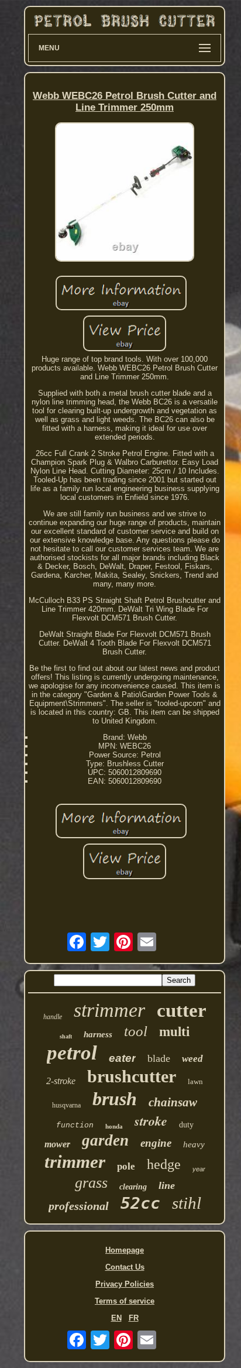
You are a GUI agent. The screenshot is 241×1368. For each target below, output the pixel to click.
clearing (133, 1186)
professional (79, 1205)
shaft (66, 1036)
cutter (181, 1010)
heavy (194, 1144)
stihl (186, 1203)
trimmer (74, 1161)
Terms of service (124, 1301)
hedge (164, 1164)
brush (114, 1098)
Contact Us (124, 1267)
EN (116, 1318)
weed (192, 1058)
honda (114, 1126)
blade (158, 1058)
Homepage (124, 1250)
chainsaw (173, 1102)
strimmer (109, 1010)
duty (186, 1124)
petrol (72, 1052)
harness (98, 1034)
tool (135, 1031)
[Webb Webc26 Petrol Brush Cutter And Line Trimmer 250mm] (125, 193)
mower (57, 1144)
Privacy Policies (124, 1284)
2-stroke (60, 1081)
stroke (151, 1121)
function (75, 1125)
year (198, 1168)
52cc (140, 1203)
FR (134, 1318)
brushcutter (131, 1076)
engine (155, 1143)
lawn (195, 1081)
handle (52, 1017)
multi (174, 1031)
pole (126, 1166)
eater (122, 1058)
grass (91, 1182)
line (167, 1185)
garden (105, 1140)
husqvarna (66, 1105)
